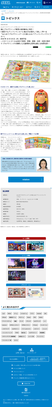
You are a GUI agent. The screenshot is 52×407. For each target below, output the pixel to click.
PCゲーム (21, 317)
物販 (15, 321)
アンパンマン (40, 336)
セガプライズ (37, 321)
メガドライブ (5, 328)
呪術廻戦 (42, 332)
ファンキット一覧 (6, 340)
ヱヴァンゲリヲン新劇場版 (8, 336)
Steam (28, 317)
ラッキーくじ (44, 325)
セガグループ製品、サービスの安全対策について (25, 374)
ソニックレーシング (7, 332)
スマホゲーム (24, 313)
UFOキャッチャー (14, 325)
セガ (3, 313)
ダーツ (38, 7)
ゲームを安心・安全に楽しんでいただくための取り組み (26, 365)
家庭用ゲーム (12, 317)
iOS (45, 313)
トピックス (46, 7)
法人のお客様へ (14, 359)
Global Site (27, 383)
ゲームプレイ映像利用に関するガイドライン (24, 378)
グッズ (21, 321)
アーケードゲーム (6, 321)
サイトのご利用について (19, 368)
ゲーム (7, 7)
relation (26, 179)
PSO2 (16, 332)
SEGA (9, 313)
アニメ (30, 7)
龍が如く (24, 332)
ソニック (45, 328)
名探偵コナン (22, 336)
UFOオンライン (26, 325)
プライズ (28, 321)
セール (16, 340)
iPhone (4, 317)
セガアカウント (33, 332)
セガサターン (15, 328)
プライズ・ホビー (18, 7)
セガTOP (3, 10)
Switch (40, 317)
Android (39, 313)
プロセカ (35, 325)
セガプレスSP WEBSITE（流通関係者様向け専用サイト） (38, 359)
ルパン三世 (31, 336)
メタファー (36, 328)
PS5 (35, 317)
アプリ (32, 313)
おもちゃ (4, 325)
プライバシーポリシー (18, 371)
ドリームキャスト (26, 328)
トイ (45, 321)
